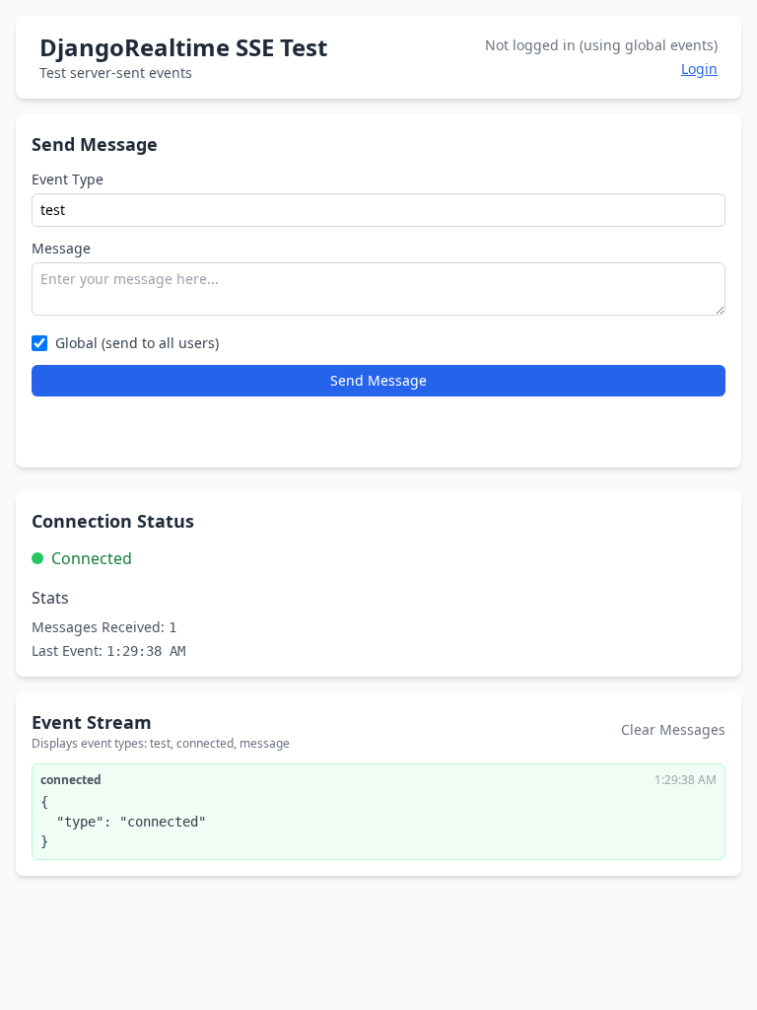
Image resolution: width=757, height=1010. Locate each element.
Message (61, 248)
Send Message (378, 380)
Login (699, 68)
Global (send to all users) (137, 342)
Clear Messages (673, 729)
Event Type (67, 179)
